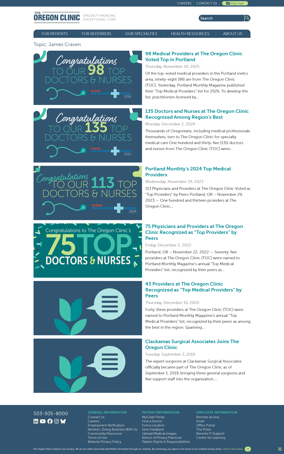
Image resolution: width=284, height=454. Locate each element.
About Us (232, 33)
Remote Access (207, 417)
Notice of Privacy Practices (162, 438)
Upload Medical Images (159, 433)
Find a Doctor (152, 421)
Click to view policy (232, 449)
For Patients (55, 33)
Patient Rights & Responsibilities (166, 442)
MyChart (237, 3)
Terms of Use (97, 438)
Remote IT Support (210, 433)
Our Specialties (141, 33)
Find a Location (153, 425)
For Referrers (96, 33)
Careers (184, 3)
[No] (280, 449)
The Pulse (203, 429)
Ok (247, 449)
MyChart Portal (153, 417)
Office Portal (205, 425)
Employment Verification (106, 425)
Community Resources (105, 433)
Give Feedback (153, 429)
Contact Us (206, 3)
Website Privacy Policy (104, 442)
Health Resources (190, 33)
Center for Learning (210, 438)
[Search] (247, 18)
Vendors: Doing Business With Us (112, 429)
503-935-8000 (51, 413)
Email (200, 421)
